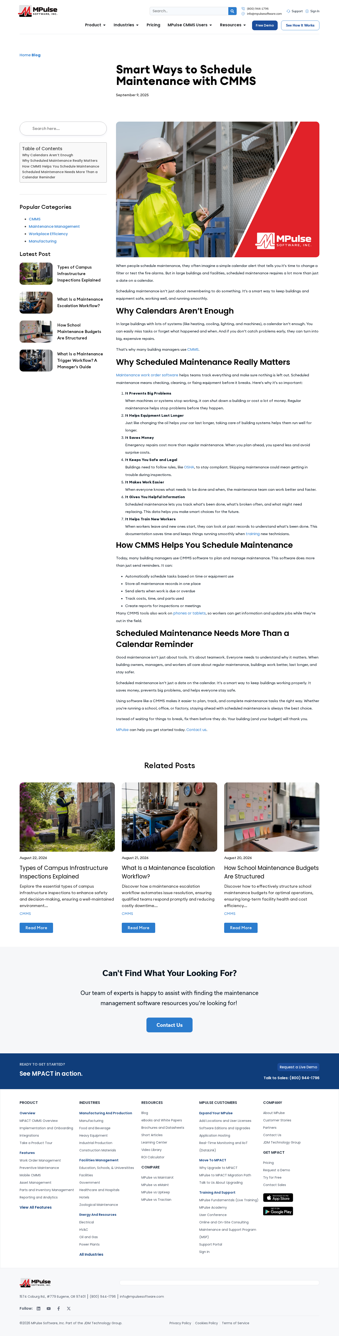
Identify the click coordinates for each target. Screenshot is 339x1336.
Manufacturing (42, 241)
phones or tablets (189, 613)
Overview (27, 1113)
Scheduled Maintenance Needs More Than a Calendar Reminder (60, 175)
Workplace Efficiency (48, 234)
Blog (36, 55)
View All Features (36, 1207)
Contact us (196, 729)
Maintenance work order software (147, 375)
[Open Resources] (245, 25)
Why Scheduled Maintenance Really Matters (60, 160)
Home (25, 55)
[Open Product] (104, 25)
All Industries (91, 1254)
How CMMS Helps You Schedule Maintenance (60, 166)
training (253, 533)
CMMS (193, 349)
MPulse (122, 729)
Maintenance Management (54, 226)
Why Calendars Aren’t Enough (47, 155)
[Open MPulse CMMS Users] (211, 25)
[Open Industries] (137, 25)
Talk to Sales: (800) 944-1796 (291, 1078)
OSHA (189, 467)
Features (27, 1152)
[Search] (232, 11)
